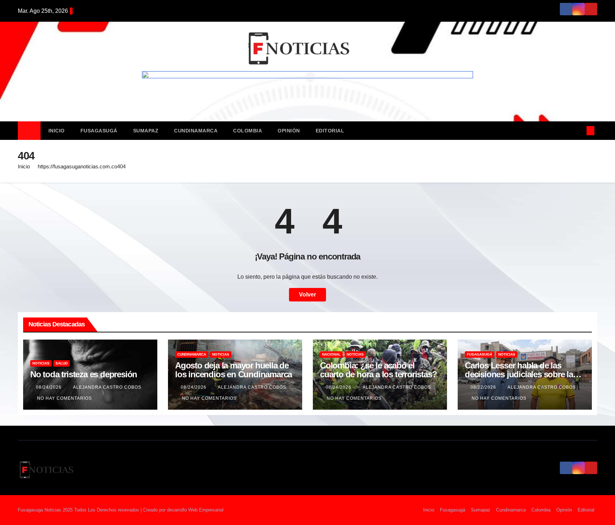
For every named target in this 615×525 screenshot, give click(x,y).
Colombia (247, 130)
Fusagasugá (98, 130)
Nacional (331, 354)
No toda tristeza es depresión (83, 374)
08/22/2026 (484, 387)
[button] (579, 130)
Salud (62, 363)
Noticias (40, 363)
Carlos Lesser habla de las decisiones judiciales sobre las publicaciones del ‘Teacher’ (521, 374)
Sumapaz (146, 130)
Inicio (56, 130)
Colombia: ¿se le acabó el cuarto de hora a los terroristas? (378, 370)
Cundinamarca (195, 130)
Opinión (289, 130)
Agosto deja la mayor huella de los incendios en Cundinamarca (233, 370)
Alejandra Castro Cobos (107, 387)
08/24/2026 (49, 387)
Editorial (330, 130)
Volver (307, 295)
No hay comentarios (64, 398)
